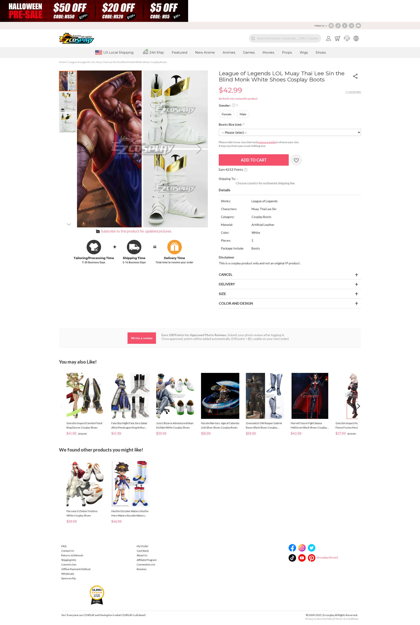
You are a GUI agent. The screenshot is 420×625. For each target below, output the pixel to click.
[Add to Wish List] (296, 160)
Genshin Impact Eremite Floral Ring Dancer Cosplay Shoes (84, 425)
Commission (68, 564)
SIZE (222, 293)
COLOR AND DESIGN (236, 303)
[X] (351, 25)
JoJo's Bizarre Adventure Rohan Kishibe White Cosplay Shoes (174, 425)
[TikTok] (338, 25)
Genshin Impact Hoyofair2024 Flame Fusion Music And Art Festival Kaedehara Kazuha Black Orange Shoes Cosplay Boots (353, 425)
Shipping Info (68, 560)
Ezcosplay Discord (327, 557)
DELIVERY (227, 284)
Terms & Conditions (347, 618)
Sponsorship (68, 578)
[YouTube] (358, 25)
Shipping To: (227, 179)
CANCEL (226, 274)
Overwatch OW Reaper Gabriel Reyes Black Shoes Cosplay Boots (264, 425)
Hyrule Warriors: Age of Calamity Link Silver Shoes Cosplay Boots (220, 425)
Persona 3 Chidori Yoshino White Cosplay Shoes (81, 513)
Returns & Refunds (72, 555)
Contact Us (67, 550)
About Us (142, 555)
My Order (142, 546)
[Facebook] (344, 25)
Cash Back (143, 550)
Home (62, 62)
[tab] (290, 190)
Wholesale (67, 573)
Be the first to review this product (238, 98)
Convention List (146, 564)
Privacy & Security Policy (319, 618)
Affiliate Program (147, 560)
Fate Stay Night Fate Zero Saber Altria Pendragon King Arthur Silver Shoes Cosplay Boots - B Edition (129, 425)
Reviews (142, 569)
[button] (346, 38)
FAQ (63, 546)
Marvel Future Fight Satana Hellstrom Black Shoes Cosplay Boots (309, 425)
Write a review (141, 338)
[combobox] (285, 38)
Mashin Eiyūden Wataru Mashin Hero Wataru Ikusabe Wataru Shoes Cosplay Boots (130, 513)
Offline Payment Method (75, 569)
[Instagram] (331, 25)
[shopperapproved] (97, 594)
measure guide (267, 142)
